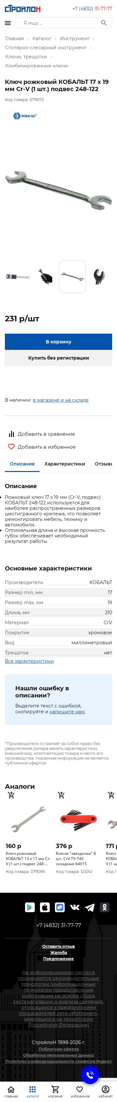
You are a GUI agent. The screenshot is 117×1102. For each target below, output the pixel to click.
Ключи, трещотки (26, 57)
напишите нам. (67, 712)
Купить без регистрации (58, 358)
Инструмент (74, 38)
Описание (22, 464)
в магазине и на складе (61, 400)
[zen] (90, 907)
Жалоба (58, 952)
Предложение (58, 958)
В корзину (59, 342)
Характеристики (65, 464)
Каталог (41, 38)
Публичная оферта (59, 1049)
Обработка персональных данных (58, 1055)
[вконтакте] (75, 907)
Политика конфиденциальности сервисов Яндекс (59, 1061)
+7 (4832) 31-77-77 (58, 925)
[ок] (105, 907)
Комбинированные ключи (36, 66)
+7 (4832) (92, 9)
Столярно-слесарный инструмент (45, 48)
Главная (14, 38)
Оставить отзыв (58, 946)
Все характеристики (29, 661)
